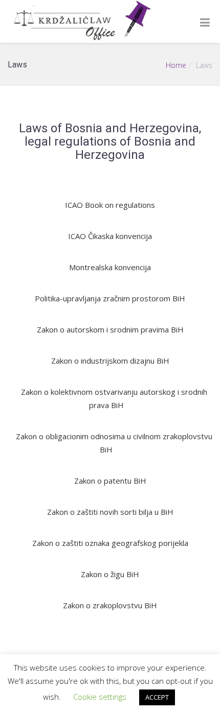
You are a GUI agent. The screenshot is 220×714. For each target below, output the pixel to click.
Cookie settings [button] (99, 697)
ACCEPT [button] (157, 697)
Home (176, 65)
